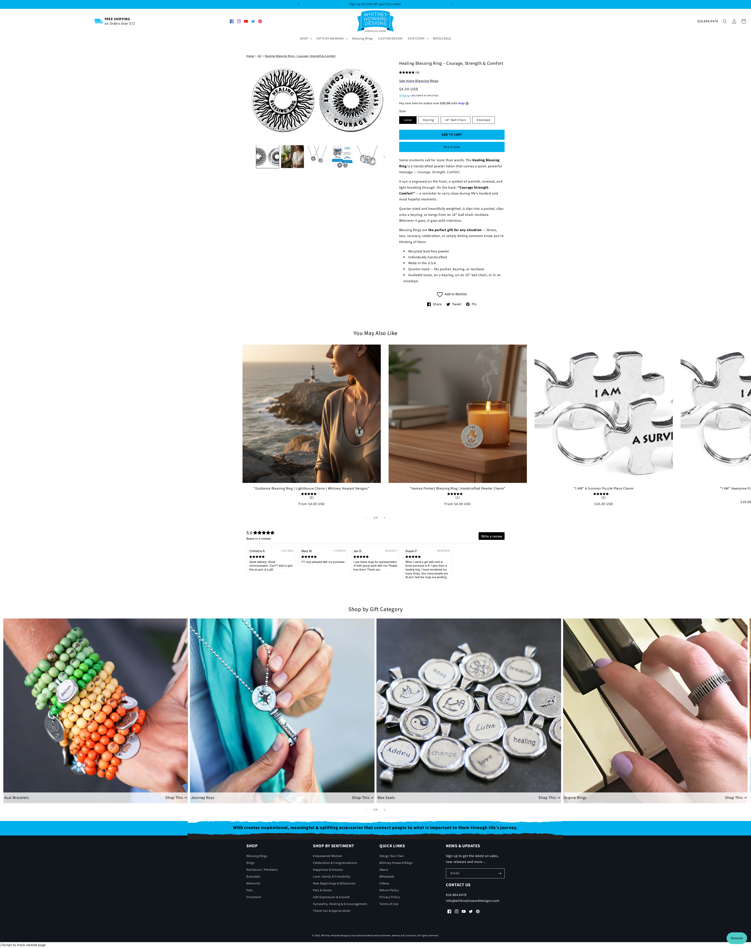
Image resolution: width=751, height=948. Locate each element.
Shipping (404, 95)
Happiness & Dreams (328, 869)
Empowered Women (327, 856)
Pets (249, 890)
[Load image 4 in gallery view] (342, 156)
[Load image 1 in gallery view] (267, 156)
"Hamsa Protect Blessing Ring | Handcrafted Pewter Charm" (458, 488)
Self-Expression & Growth (331, 897)
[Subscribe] (499, 873)
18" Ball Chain (455, 120)
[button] (305, 38)
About (383, 869)
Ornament (253, 897)
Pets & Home (322, 890)
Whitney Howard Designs (335, 935)
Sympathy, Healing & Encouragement (340, 904)
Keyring (428, 120)
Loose (408, 120)
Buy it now (452, 146)
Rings (250, 863)
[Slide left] (250, 156)
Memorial (253, 883)
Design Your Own (391, 856)
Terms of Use (388, 904)
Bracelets (253, 876)
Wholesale (386, 876)
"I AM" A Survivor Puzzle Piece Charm (604, 488)
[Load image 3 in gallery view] (317, 156)
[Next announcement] (452, 4)
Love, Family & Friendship (331, 876)
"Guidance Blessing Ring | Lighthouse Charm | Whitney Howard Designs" (311, 488)
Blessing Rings (256, 856)
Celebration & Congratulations (335, 863)
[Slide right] (384, 156)
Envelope (483, 120)
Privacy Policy (389, 897)
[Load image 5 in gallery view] (367, 156)
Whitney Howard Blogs (395, 863)
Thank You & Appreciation (331, 911)
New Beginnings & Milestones (334, 883)
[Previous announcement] (298, 4)
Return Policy (389, 890)
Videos (384, 883)
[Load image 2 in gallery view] (292, 156)
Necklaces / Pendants (262, 869)
